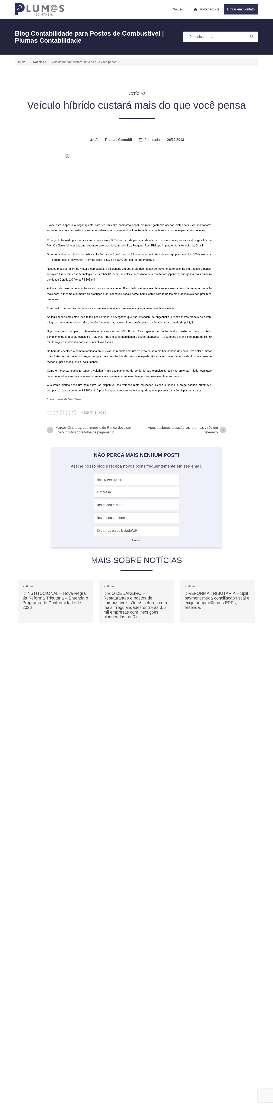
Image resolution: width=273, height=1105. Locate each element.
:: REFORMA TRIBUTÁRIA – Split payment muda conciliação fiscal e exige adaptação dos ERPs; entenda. (216, 600)
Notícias (178, 9)
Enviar (136, 540)
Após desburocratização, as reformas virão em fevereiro (187, 430)
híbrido (76, 254)
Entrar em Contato (241, 9)
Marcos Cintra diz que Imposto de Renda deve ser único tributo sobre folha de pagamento (89, 430)
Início (21, 62)
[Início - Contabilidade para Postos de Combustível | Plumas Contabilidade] (39, 9)
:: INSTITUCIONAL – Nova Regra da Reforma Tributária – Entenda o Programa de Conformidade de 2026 (55, 600)
